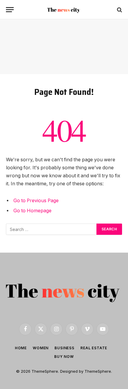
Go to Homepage (32, 210)
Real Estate (93, 348)
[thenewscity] (64, 9)
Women (41, 348)
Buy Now (64, 356)
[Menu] (10, 9)
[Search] (119, 9)
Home (21, 348)
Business (64, 348)
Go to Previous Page (36, 200)
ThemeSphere (98, 371)
